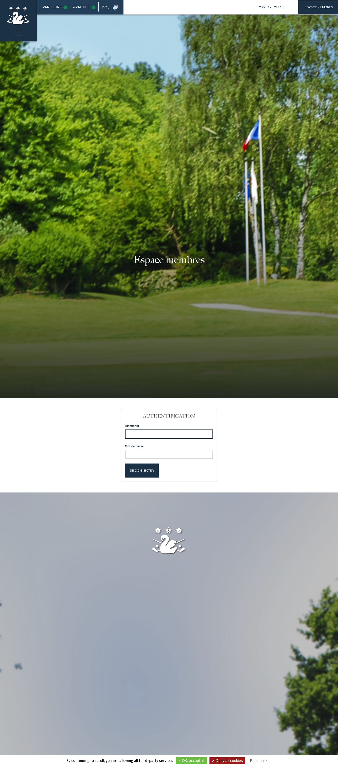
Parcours (55, 7)
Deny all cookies (229, 761)
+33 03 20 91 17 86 (272, 7)
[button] (18, 33)
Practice (85, 7)
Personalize (259, 761)
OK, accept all (193, 761)
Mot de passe (134, 446)
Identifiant (132, 426)
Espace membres (319, 7)
